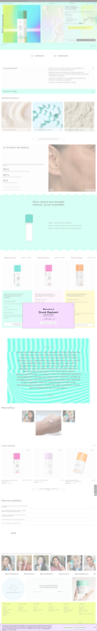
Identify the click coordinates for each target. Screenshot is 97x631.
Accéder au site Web (48, 323)
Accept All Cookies (80, 627)
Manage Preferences (68, 627)
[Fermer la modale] (72, 304)
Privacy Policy (29, 627)
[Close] (94, 627)
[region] (48, 627)
